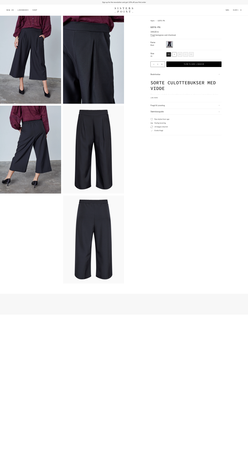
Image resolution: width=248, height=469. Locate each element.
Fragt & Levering (157, 105)
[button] (23, 10)
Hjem (152, 21)
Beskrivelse (155, 74)
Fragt (152, 35)
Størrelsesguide (157, 111)
